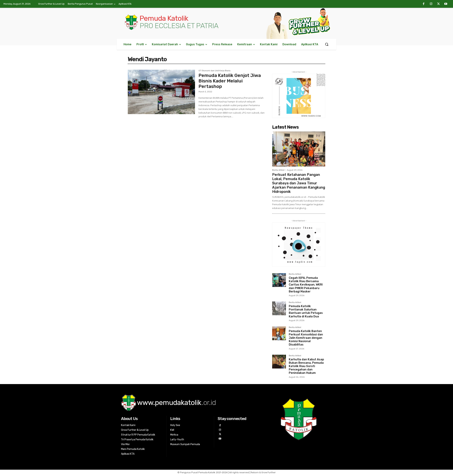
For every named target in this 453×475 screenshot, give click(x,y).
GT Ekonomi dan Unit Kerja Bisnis (214, 71)
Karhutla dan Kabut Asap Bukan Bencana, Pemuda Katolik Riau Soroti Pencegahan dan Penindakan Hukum (306, 366)
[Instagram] (431, 4)
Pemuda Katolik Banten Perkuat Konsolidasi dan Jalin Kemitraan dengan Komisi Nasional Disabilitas (306, 337)
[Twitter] (438, 4)
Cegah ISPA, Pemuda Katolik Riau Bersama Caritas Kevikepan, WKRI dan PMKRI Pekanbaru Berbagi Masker (306, 284)
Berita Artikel (278, 170)
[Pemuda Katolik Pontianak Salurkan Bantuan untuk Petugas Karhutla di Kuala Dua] (279, 308)
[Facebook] (424, 4)
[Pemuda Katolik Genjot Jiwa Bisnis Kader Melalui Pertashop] (161, 92)
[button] (326, 44)
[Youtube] (445, 4)
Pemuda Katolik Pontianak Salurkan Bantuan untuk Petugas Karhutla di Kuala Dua (306, 311)
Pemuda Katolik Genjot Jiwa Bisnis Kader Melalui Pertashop (230, 81)
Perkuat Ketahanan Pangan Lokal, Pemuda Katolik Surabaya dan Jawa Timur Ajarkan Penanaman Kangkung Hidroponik (298, 183)
